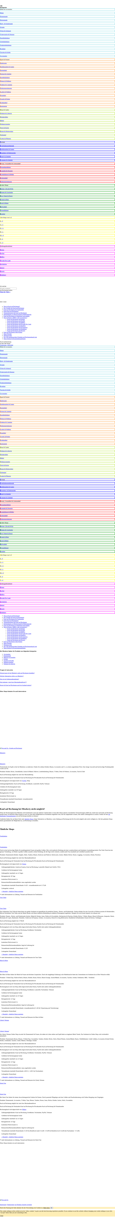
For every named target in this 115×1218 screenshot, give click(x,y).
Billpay (24, 1109)
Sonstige (2, 214)
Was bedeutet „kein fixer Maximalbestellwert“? (13, 682)
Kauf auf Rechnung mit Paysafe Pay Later (19, 324)
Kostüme (2, 49)
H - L (1, 232)
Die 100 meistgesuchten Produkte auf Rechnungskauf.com (20, 337)
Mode (2, 13)
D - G (2, 228)
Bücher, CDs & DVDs (6, 189)
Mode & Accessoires (9, 657)
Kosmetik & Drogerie (6, 171)
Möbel (2, 120)
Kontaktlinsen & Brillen (7, 174)
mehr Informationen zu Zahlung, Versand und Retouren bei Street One (21, 1140)
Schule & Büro (4, 199)
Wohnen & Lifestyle (6, 113)
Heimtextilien (4, 117)
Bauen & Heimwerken (6, 131)
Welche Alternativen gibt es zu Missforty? (12, 676)
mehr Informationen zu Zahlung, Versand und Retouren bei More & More (22, 1017)
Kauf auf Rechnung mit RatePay (16, 326)
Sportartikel (3, 70)
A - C (1, 224)
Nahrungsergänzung (6, 88)
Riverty (2, 271)
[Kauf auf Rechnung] (1, 1)
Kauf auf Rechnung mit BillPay (16, 322)
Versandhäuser (4, 210)
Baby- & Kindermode (6, 23)
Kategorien (3, 345)
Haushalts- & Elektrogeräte (8, 153)
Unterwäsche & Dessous (7, 34)
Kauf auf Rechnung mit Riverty (16, 330)
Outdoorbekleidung (5, 45)
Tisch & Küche (4, 128)
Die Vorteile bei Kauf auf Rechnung (14, 308)
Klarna (2, 250)
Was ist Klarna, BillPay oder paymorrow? (15, 318)
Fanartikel (3, 95)
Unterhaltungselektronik (7, 146)
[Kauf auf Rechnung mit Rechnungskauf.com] (11, 284)
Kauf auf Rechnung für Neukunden (14, 309)
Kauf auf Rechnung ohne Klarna (13, 332)
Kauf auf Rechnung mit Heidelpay (17, 329)
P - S (1, 239)
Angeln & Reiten (5, 99)
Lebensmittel (4, 178)
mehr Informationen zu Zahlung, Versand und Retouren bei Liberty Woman (22, 1080)
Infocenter (10, 345)
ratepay (2, 268)
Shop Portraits (8, 334)
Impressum (3, 1204)
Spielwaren (3, 63)
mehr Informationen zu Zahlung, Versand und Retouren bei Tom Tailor (21, 957)
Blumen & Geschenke (6, 192)
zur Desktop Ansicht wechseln (23, 1204)
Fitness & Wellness (5, 81)
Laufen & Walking (5, 92)
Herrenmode (3, 20)
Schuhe (2, 27)
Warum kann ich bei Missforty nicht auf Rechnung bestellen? (17, 673)
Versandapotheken (5, 167)
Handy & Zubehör (5, 156)
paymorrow (3, 264)
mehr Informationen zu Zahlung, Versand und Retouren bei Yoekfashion (21, 894)
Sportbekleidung (5, 38)
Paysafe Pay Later (5, 260)
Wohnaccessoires (5, 124)
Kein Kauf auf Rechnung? (11, 311)
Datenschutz (10, 1204)
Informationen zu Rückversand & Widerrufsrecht (17, 314)
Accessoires (3, 56)
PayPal (2, 253)
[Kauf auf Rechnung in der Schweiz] (1, 4)
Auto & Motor (4, 203)
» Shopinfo (4, 891)
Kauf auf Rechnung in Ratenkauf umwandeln (16, 316)
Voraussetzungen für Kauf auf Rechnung (15, 313)
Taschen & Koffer (5, 52)
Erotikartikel (3, 102)
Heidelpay (3, 275)
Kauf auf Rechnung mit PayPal (16, 321)
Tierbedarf (3, 135)
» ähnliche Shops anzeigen (15, 891)
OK (51, 1208)
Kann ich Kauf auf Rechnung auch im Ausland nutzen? (15, 685)
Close (1, 1215)
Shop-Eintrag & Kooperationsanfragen (15, 339)
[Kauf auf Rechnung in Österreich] (1, 2)
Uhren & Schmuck (5, 31)
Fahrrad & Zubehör (5, 74)
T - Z (1, 242)
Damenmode (4, 16)
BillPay (2, 257)
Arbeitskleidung (4, 41)
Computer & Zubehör (6, 160)
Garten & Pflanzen (5, 138)
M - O (2, 235)
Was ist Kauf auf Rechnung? (12, 306)
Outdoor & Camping (6, 85)
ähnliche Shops (29, 819)
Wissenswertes (8, 335)
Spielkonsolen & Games (7, 67)
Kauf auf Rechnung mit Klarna (16, 319)
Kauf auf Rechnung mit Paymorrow (17, 327)
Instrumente (3, 106)
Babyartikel (3, 207)
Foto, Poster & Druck (6, 196)
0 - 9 (1, 221)
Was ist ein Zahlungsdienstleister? (9, 679)
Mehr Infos (46, 1208)
